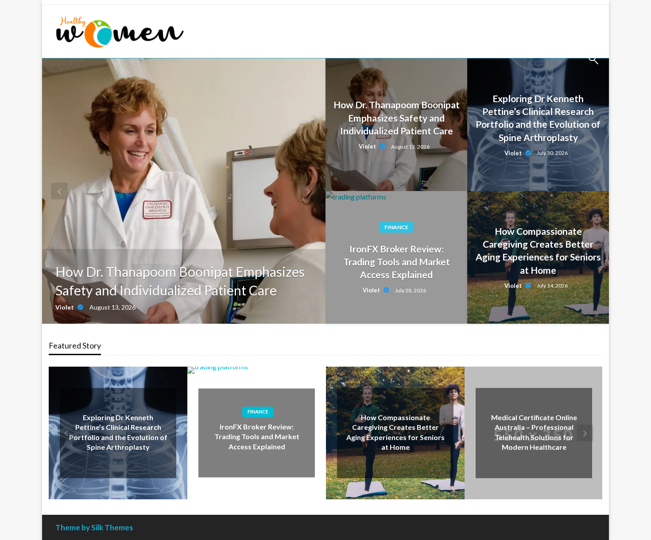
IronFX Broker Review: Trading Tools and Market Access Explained (396, 261)
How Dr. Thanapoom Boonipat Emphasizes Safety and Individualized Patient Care (180, 281)
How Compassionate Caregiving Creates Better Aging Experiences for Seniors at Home (538, 251)
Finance (396, 227)
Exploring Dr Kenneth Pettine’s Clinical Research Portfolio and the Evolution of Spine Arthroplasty (538, 118)
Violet (65, 307)
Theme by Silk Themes (94, 527)
